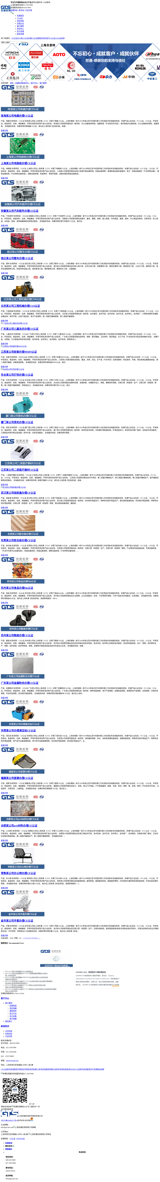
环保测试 (20, 1069)
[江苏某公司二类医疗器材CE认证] (22, 465)
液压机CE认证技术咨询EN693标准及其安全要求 (42, 989)
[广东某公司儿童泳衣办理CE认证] (14, 323)
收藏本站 (14, 10)
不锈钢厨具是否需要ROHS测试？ (38, 973)
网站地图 (100, 1069)
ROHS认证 (20, 1139)
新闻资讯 (5, 1026)
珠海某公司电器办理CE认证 (17, 115)
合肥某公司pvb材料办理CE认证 (19, 825)
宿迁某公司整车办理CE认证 (17, 258)
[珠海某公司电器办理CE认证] (22, 111)
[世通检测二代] (9, 1116)
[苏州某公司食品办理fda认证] (22, 583)
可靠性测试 (28, 1069)
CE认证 (20, 18)
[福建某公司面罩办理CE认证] (22, 773)
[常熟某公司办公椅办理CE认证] (22, 868)
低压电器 (13, 1008)
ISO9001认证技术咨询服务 (80, 1069)
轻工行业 (13, 1013)
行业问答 (8, 1036)
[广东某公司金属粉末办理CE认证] (22, 678)
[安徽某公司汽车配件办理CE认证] (22, 206)
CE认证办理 (27, 38)
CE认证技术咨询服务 (9, 1069)
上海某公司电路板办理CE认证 (18, 163)
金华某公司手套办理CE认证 (17, 920)
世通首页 (20, 16)
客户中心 (34, 83)
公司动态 (8, 1031)
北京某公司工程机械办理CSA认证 (20, 305)
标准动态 (8, 1034)
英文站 (21, 10)
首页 (11, 83)
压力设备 (13, 1016)
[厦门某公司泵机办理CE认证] (22, 417)
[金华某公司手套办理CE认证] (22, 916)
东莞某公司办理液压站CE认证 (18, 730)
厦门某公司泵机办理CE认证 (17, 422)
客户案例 (20, 26)
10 (36, 938)
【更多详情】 (115, 986)
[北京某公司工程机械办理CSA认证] (22, 301)
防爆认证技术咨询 (56, 1069)
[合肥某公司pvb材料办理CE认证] (22, 821)
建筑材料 (13, 1011)
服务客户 (8, 1021)
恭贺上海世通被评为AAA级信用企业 (22, 971)
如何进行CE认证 (49, 38)
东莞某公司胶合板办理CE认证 (18, 540)
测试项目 (20, 21)
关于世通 (20, 31)
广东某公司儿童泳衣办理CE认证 (19, 328)
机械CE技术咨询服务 (41, 1069)
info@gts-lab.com (12, 1061)
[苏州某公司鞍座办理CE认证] (22, 630)
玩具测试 (66, 1069)
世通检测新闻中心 (22, 83)
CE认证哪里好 (37, 38)
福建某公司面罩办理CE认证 (17, 778)
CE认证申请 (60, 38)
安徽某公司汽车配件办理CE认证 (19, 210)
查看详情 (4, 130)
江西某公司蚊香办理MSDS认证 (19, 351)
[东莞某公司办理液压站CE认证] (22, 725)
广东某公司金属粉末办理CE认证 (19, 683)
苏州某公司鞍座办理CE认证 (17, 635)
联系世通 (20, 34)
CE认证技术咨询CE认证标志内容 (38, 977)
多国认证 (20, 23)
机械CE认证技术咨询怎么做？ (37, 985)
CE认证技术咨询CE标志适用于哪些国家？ (41, 981)
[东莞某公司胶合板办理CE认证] (22, 535)
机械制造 (13, 1006)
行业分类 (28, 10)
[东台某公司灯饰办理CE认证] (12, 369)
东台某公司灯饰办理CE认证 (17, 374)
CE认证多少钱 (16, 38)
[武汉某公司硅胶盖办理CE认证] (13, 487)
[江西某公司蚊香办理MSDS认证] (14, 346)
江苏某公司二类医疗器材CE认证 (19, 469)
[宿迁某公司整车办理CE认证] (22, 253)
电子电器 (13, 1019)
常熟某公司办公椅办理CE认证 (18, 873)
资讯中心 (20, 29)
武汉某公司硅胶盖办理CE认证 (18, 492)
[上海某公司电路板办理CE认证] (22, 158)
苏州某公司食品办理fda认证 (17, 587)
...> (38, 938)
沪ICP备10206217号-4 (9, 1120)
